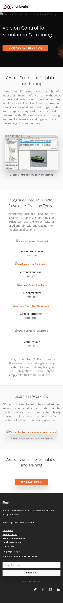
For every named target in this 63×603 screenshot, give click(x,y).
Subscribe (31, 572)
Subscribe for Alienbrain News (20, 556)
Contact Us (8, 546)
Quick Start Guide (12, 542)
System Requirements (14, 538)
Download (8, 530)
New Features (10, 534)
